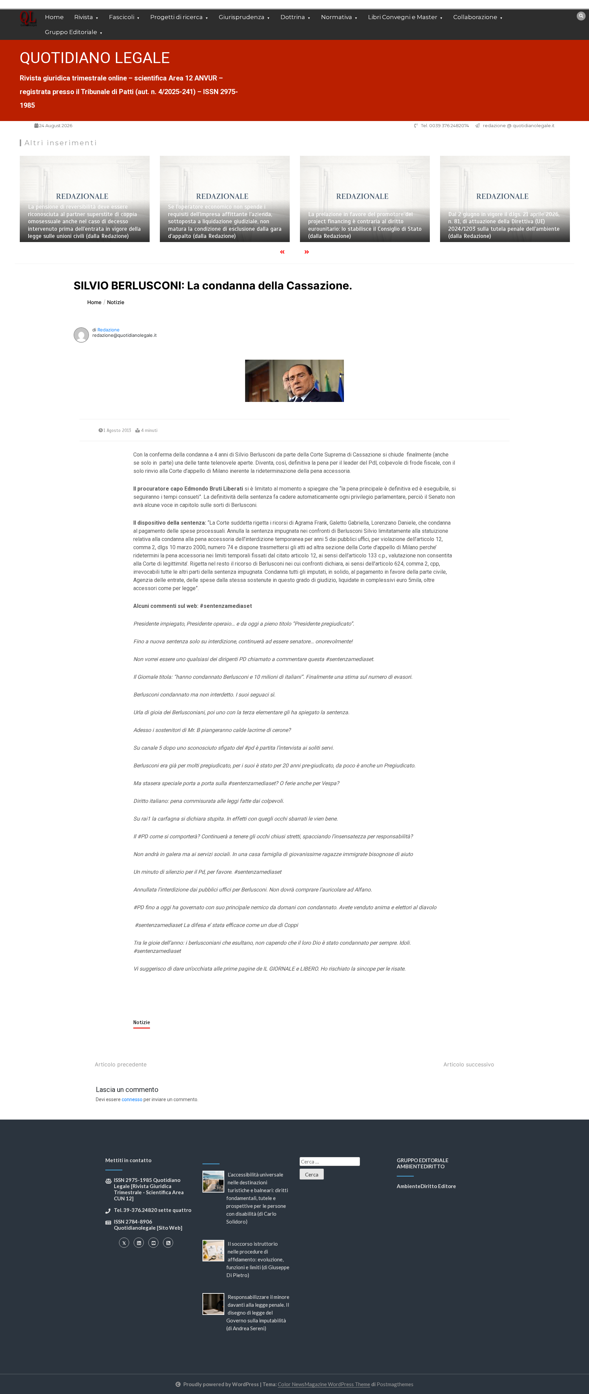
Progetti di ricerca (176, 17)
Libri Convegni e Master (402, 17)
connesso (132, 1099)
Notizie (141, 1022)
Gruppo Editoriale (71, 32)
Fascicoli (121, 17)
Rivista (83, 17)
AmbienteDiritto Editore (426, 1186)
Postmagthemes (395, 1384)
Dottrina (293, 17)
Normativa (336, 17)
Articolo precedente (121, 1064)
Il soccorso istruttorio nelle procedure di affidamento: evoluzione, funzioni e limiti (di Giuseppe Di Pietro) (257, 1259)
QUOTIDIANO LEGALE (95, 58)
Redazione (108, 329)
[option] (85, 199)
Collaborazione (475, 17)
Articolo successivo (468, 1064)
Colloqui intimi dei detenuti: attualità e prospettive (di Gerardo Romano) (497, 232)
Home (54, 17)
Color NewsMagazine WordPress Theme (324, 1384)
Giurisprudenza (242, 17)
